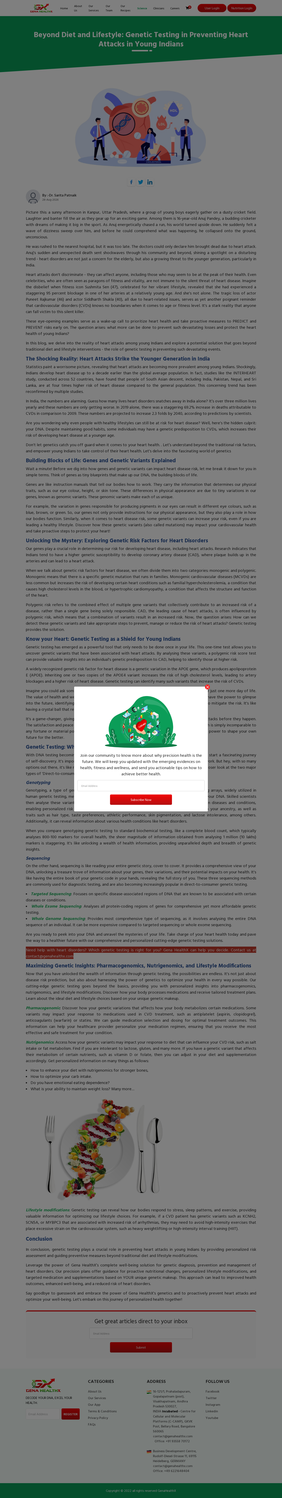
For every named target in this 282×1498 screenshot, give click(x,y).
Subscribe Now (141, 799)
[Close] (207, 687)
